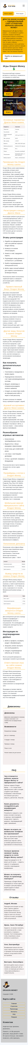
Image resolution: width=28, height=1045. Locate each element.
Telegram (14, 1017)
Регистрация (19, 13)
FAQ (14, 1014)
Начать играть (8, 13)
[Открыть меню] (23, 5)
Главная (14, 1003)
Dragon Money (10, 990)
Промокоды (14, 1009)
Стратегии (14, 1006)
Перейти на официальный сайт (13, 57)
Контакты (14, 1011)
